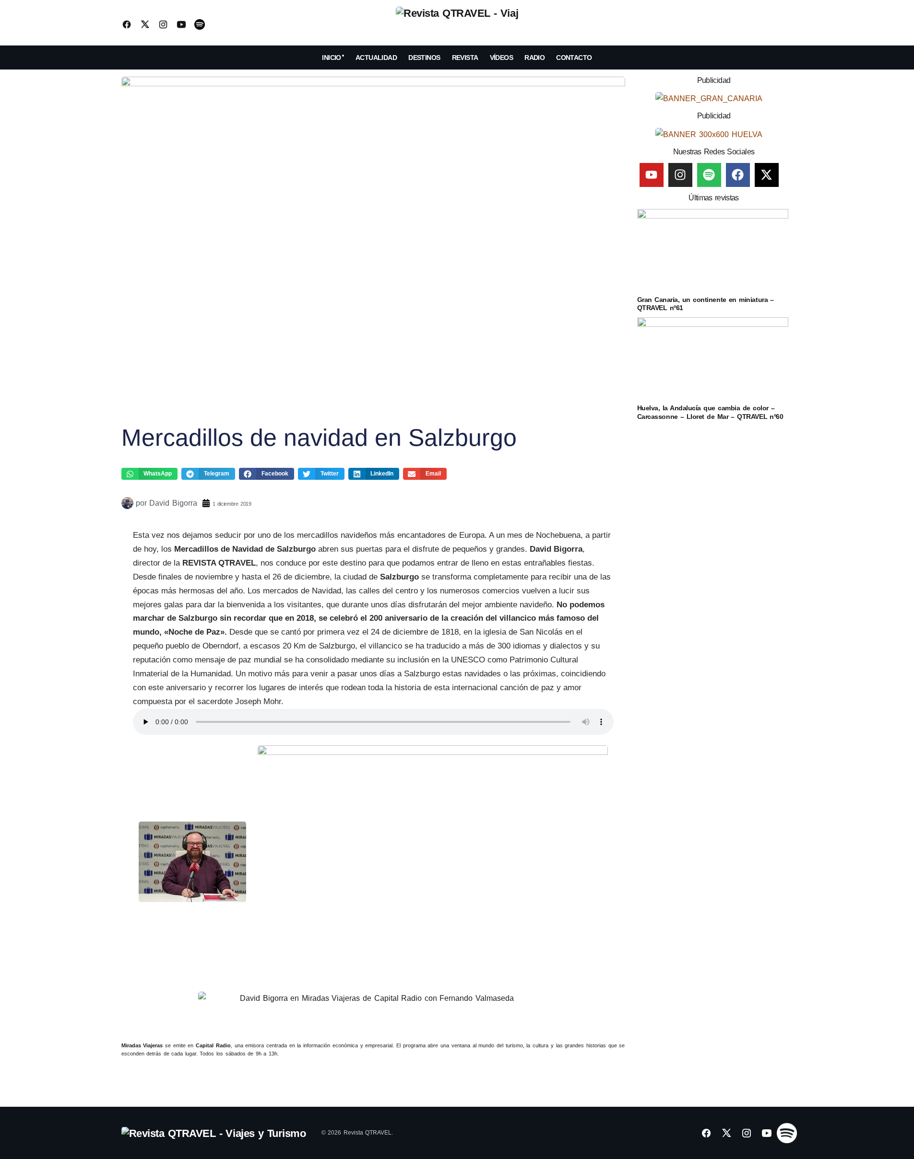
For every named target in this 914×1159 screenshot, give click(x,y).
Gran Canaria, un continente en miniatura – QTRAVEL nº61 (705, 304)
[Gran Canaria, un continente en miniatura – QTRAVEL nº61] (712, 251)
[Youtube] (652, 175)
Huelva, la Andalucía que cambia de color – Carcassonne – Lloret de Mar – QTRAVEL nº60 (710, 412)
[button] (785, 24)
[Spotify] (709, 175)
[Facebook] (738, 175)
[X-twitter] (767, 175)
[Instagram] (680, 175)
